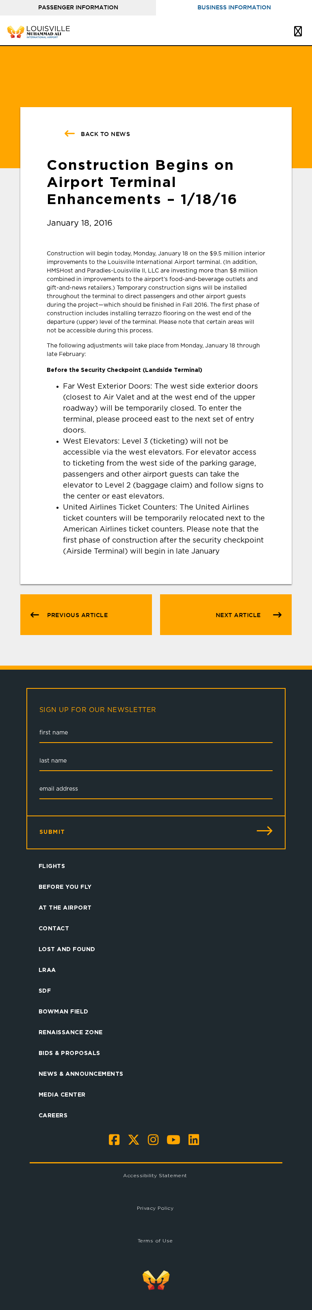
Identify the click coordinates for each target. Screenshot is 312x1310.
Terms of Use (155, 1240)
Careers (53, 1115)
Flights (52, 866)
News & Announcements (81, 1073)
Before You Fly (65, 887)
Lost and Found (67, 949)
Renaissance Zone (71, 1032)
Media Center (62, 1094)
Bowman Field (64, 1011)
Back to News (104, 134)
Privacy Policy (155, 1208)
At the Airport (65, 907)
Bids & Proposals (69, 1053)
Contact (54, 928)
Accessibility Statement (155, 1175)
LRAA (47, 970)
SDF (45, 990)
